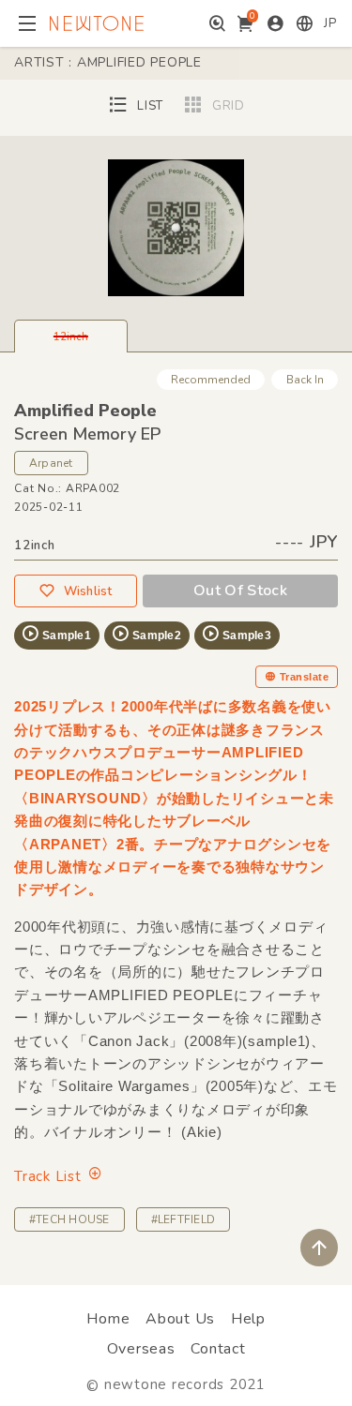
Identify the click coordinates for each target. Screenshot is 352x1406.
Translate (304, 676)
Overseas (141, 1349)
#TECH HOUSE (69, 1219)
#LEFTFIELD (183, 1219)
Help (248, 1319)
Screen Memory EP (87, 434)
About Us (180, 1319)
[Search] (217, 23)
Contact (218, 1349)
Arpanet (51, 463)
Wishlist (88, 591)
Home (108, 1319)
